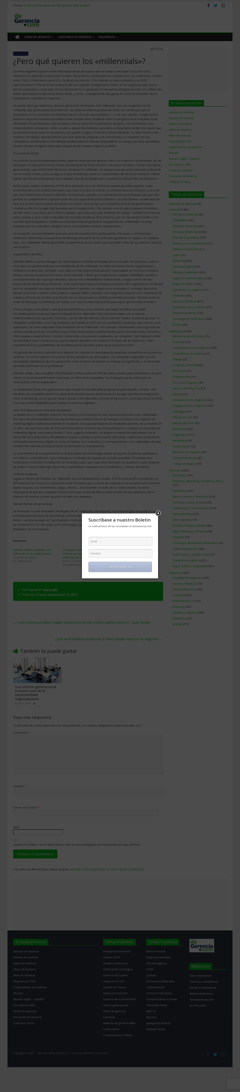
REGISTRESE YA (120, 566)
